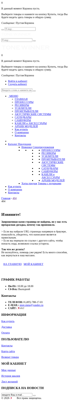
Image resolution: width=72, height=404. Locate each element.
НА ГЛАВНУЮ (12, 264)
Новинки (26, 147)
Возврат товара (10, 357)
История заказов (10, 375)
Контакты (20, 135)
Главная (5, 198)
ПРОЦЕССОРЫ (51, 150)
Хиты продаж (29, 183)
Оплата (5, 332)
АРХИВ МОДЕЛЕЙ (53, 180)
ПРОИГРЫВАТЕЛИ (53, 159)
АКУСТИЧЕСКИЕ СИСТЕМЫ (52, 164)
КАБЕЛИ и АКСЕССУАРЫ (51, 176)
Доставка (6, 327)
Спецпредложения (43, 147)
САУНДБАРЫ (50, 168)
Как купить (21, 129)
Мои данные (8, 370)
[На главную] (16, 36)
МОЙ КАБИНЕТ (33, 264)
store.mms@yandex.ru (31, 305)
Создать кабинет (17, 84)
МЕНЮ (13, 96)
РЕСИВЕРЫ (49, 153)
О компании (22, 132)
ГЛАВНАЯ (21, 99)
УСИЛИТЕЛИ (50, 156)
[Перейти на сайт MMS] (20, 308)
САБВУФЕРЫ (50, 171)
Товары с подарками (49, 183)
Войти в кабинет (17, 81)
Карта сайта (8, 351)
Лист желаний (9, 381)
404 (15, 198)
